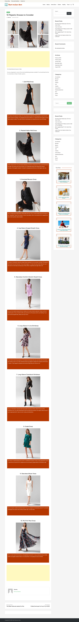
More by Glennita (17, 591)
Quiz (56, 91)
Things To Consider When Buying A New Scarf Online (63, 230)
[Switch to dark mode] (71, 4)
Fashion (59, 4)
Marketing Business (59, 89)
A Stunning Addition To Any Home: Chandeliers (63, 182)
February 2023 (58, 59)
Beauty (48, 4)
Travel (68, 4)
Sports (56, 93)
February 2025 (58, 57)
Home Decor (53, 4)
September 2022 (58, 65)
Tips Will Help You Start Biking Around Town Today (64, 246)
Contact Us (23, 1)
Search (56, 11)
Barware (56, 78)
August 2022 (57, 67)
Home (44, 4)
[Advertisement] (28, 59)
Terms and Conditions (15, 1)
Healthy (64, 4)
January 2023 (58, 61)
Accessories (57, 77)
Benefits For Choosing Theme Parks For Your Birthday (64, 214)
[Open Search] (73, 4)
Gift (56, 84)
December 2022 (58, 63)
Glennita (9, 17)
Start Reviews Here (16, 620)
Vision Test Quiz (58, 26)
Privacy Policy (7, 1)
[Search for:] (61, 103)
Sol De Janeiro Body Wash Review (64, 198)
